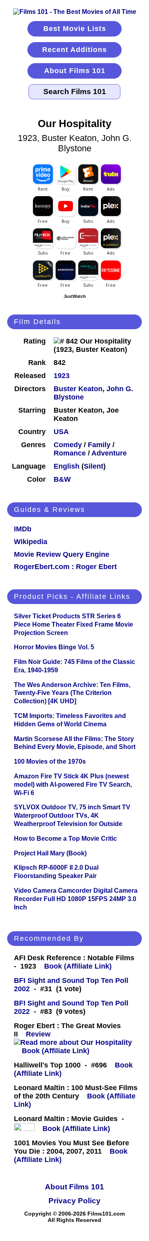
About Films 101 (74, 71)
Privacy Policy (74, 1201)
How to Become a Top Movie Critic (65, 838)
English (66, 466)
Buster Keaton (78, 389)
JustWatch (75, 296)
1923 (62, 376)
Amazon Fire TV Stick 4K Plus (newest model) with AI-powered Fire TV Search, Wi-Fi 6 (73, 784)
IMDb (22, 529)
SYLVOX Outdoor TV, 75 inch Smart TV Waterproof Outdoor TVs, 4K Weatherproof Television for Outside (72, 815)
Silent (93, 466)
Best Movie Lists (74, 29)
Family (99, 445)
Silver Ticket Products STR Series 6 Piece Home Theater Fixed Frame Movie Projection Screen (73, 624)
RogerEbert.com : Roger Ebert (65, 567)
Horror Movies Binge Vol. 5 (54, 647)
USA (61, 432)
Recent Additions (74, 50)
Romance (70, 453)
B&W (62, 479)
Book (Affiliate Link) (78, 966)
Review (40, 1034)
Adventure (109, 453)
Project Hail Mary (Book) (50, 853)
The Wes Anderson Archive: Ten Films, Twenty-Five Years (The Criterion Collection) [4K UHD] (72, 693)
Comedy (68, 445)
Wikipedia (30, 542)
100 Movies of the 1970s (50, 761)
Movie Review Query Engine (61, 554)
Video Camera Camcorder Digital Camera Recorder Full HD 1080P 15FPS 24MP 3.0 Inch (75, 899)
